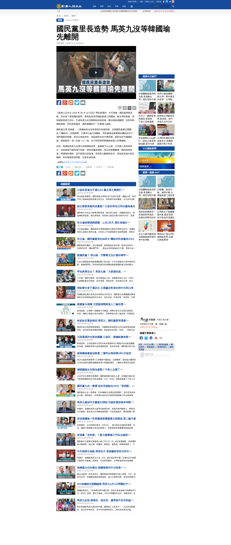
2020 (68, 167)
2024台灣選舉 (72, 20)
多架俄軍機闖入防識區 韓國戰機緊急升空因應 (103, 11)
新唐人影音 (132, 2)
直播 (94, 6)
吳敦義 (110, 167)
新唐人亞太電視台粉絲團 (76, 162)
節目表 (158, 2)
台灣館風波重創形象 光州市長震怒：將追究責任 (146, 11)
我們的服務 (163, 344)
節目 (109, 6)
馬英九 (99, 167)
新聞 (101, 6)
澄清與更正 (162, 347)
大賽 (141, 2)
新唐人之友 (149, 2)
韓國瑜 (89, 167)
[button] (96, 73)
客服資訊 (151, 347)
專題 (116, 6)
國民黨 (78, 167)
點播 (124, 6)
